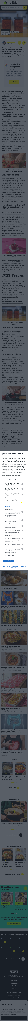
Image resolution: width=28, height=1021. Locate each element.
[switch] (22, 484)
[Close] (25, 453)
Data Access (15, 566)
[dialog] (14, 510)
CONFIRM (8, 560)
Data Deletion (6, 566)
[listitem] (14, 480)
